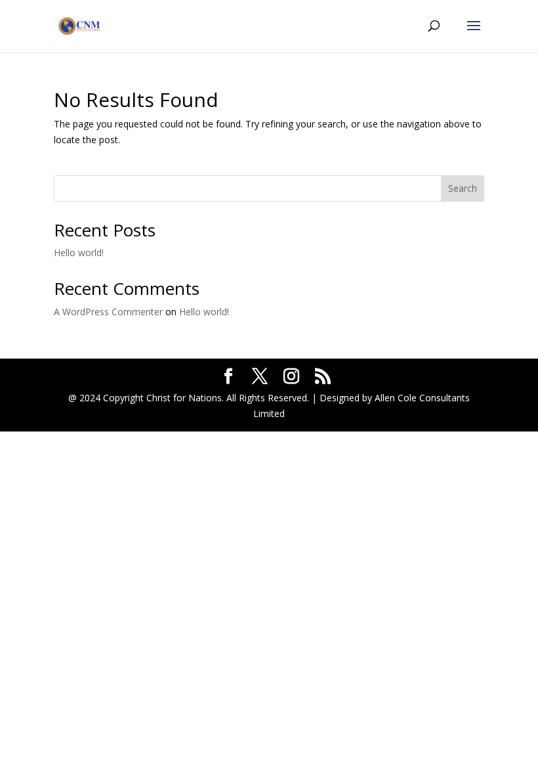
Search (462, 188)
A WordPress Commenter (108, 311)
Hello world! (79, 252)
